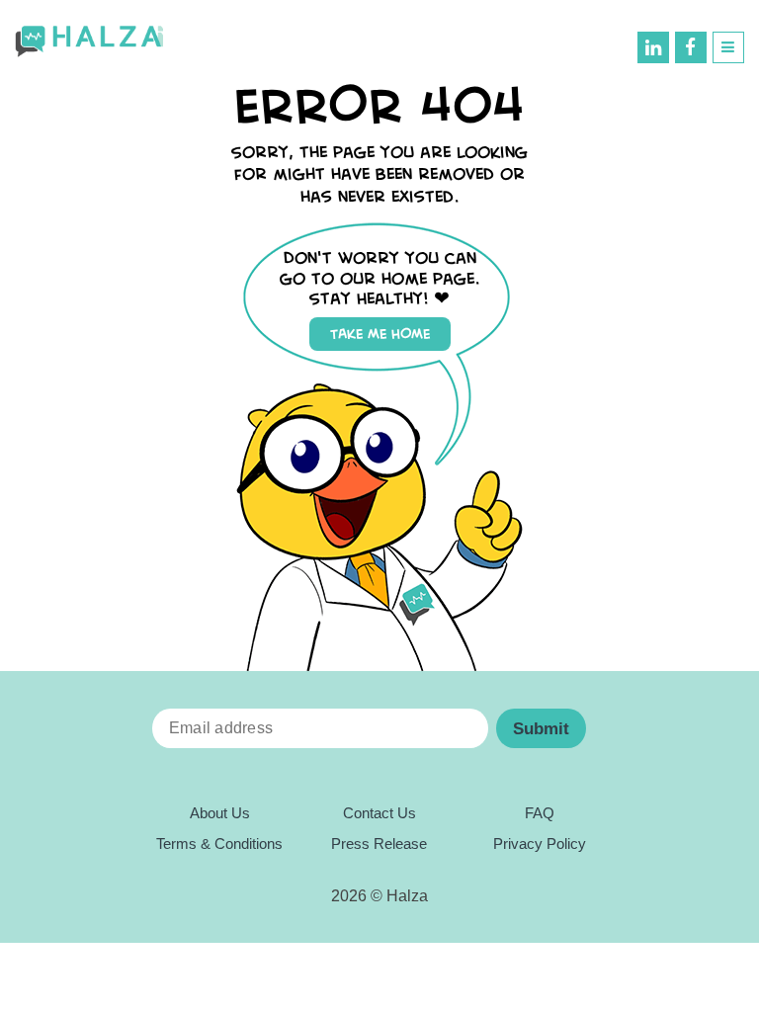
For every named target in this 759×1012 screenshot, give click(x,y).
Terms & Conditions (219, 844)
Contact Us (379, 813)
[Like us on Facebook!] (691, 47)
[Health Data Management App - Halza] (89, 42)
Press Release (379, 844)
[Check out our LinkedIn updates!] (653, 47)
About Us (220, 813)
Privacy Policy (539, 844)
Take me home (380, 334)
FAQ (539, 813)
